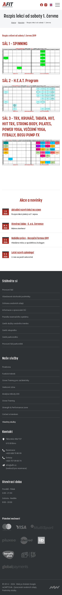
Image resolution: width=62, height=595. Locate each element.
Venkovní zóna (8, 387)
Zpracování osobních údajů (25, 587)
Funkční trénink (8, 374)
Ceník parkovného (10, 337)
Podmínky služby (9, 590)
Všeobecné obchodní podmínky (16, 296)
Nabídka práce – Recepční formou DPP (30, 238)
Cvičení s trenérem (10, 414)
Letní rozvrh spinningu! (22, 252)
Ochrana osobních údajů (12, 303)
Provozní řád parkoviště (12, 344)
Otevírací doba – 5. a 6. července (27, 224)
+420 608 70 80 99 (13, 453)
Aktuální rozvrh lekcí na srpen (26, 209)
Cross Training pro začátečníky (15, 380)
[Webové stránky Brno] (54, 587)
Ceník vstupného (9, 330)
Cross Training (8, 401)
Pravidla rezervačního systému (15, 317)
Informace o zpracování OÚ (14, 310)
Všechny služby (9, 422)
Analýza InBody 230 (10, 394)
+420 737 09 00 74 (13, 461)
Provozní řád (7, 290)
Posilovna (6, 367)
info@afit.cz (11, 465)
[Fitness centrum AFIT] (7, 4)
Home (13, 23)
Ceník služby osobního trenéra (15, 323)
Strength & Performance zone (15, 407)
